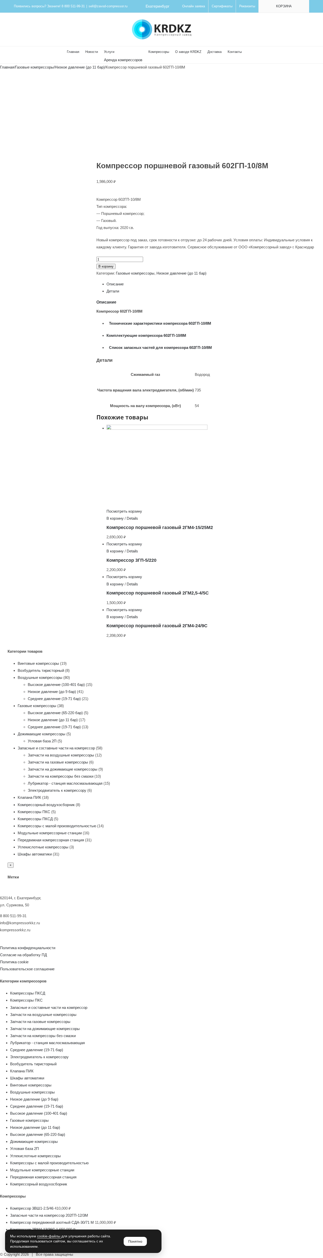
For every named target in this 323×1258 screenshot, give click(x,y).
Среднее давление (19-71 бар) (54, 699)
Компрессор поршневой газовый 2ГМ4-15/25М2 (159, 527)
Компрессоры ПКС (34, 812)
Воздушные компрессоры (40, 677)
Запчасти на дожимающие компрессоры (62, 769)
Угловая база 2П (42, 741)
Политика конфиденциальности (27, 948)
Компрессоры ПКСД (35, 819)
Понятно (135, 1241)
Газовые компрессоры (135, 273)
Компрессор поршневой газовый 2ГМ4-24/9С (156, 625)
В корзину (106, 266)
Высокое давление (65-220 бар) (55, 713)
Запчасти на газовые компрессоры (58, 762)
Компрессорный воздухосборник (46, 805)
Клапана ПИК (29, 797)
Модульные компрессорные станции (50, 833)
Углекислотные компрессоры (43, 847)
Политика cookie (14, 962)
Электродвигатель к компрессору (57, 790)
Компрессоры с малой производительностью (57, 826)
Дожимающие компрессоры (41, 734)
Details (132, 518)
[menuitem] (193, 6)
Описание (115, 284)
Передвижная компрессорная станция (51, 840)
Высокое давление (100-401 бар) (56, 684)
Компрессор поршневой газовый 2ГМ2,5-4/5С (157, 592)
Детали (112, 291)
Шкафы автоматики (35, 854)
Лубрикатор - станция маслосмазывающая (65, 783)
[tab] (210, 284)
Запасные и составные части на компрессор (56, 748)
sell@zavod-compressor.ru (108, 6)
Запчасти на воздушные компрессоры (61, 755)
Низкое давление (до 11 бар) (181, 273)
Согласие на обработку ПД (23, 955)
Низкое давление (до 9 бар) (52, 691)
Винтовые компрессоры (38, 663)
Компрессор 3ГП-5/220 (131, 560)
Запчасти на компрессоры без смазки (60, 776)
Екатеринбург (157, 6)
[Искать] (249, 51)
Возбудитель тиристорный (41, 670)
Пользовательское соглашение (27, 969)
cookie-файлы (49, 1236)
